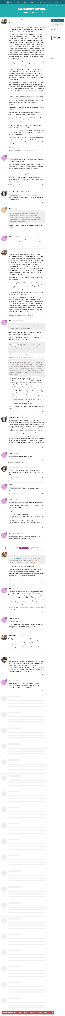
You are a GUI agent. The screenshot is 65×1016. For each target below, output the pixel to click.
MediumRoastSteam (16, 488)
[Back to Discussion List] (2, 2)
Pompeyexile (14, 159)
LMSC (12, 470)
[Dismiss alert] (52, 1012)
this (26, 456)
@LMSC (42, 442)
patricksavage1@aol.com (21, 580)
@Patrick (11, 177)
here (43, 406)
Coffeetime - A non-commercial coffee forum (22, 2)
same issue (11, 490)
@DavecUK (19, 558)
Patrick (12, 621)
